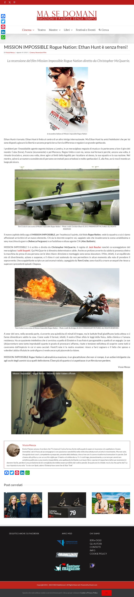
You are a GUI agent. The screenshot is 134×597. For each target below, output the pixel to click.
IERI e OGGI (95, 540)
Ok (106, 593)
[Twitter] (3, 21)
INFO (92, 550)
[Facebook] (3, 16)
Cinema (32, 52)
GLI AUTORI (96, 543)
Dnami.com (93, 585)
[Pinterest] (3, 26)
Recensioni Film (40, 52)
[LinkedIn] (3, 32)
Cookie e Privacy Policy (89, 593)
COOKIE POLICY (98, 553)
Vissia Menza (10, 52)
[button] (6, 505)
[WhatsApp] (3, 37)
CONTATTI (95, 547)
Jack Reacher (95, 247)
